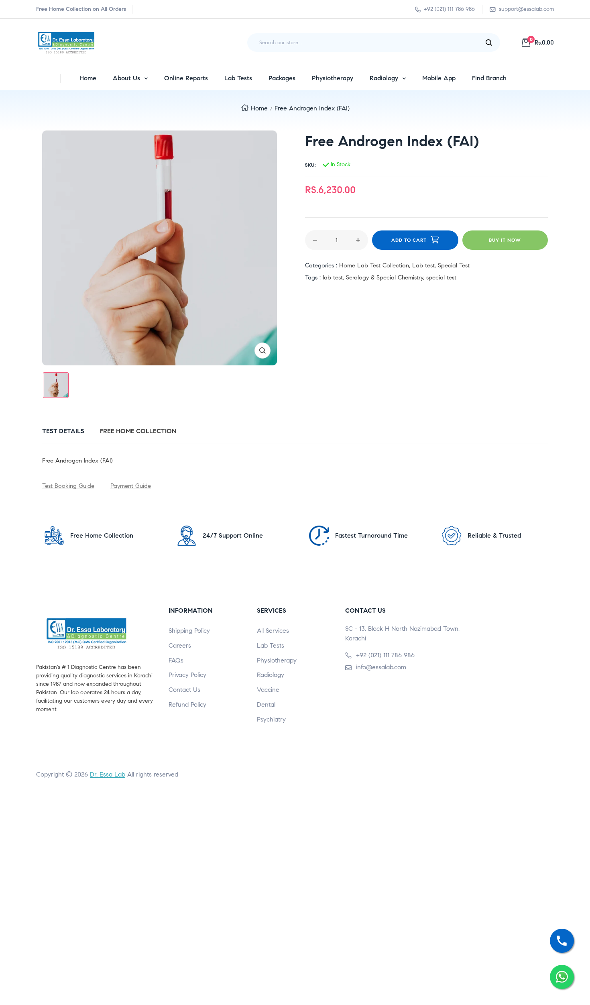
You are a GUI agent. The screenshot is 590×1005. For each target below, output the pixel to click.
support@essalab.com (526, 9)
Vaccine (268, 689)
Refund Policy (187, 704)
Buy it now (505, 240)
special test (441, 277)
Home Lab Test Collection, (375, 265)
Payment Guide (130, 485)
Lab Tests (270, 645)
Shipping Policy (189, 630)
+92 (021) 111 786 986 (449, 9)
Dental (266, 704)
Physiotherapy (277, 660)
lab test (333, 277)
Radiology (270, 675)
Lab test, (425, 265)
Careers (180, 645)
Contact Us (184, 689)
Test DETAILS (63, 431)
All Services (273, 630)
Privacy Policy (187, 675)
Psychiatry (271, 719)
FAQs (176, 660)
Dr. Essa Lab (107, 774)
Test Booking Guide (68, 485)
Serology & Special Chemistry (384, 277)
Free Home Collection (138, 431)
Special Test (454, 265)
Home (259, 108)
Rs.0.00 (542, 42)
